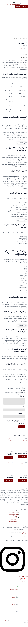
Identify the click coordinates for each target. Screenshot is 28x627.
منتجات (21, 38)
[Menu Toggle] (14, 2)
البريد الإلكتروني (21, 413)
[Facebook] (12, 573)
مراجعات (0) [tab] (24, 57)
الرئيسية (25, 38)
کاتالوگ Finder (24, 576)
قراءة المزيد (22, 456)
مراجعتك (21, 396)
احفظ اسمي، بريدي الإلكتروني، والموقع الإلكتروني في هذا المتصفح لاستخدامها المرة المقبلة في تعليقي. (15, 421)
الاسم (23, 406)
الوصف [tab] (25, 54)
